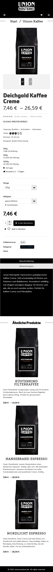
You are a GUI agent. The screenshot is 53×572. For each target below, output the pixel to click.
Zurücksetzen (12, 205)
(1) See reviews (20, 116)
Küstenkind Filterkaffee (26, 382)
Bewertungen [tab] (26, 266)
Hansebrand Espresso (26, 459)
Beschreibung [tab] (26, 261)
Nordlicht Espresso (26, 533)
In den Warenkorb (25, 223)
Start (13, 21)
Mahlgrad (7, 196)
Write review (36, 116)
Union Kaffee (33, 21)
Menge (6, 183)
